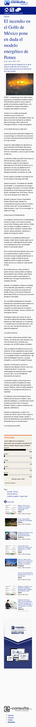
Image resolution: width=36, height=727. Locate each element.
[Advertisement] (19, 684)
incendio (9, 492)
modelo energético (13, 496)
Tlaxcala (11, 715)
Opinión (18, 9)
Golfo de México (12, 494)
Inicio (6, 9)
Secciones (12, 9)
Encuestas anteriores (10, 482)
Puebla (10, 720)
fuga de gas (24, 496)
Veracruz (11, 717)
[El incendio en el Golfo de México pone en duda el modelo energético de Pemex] (20, 95)
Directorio (11, 722)
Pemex (15, 492)
